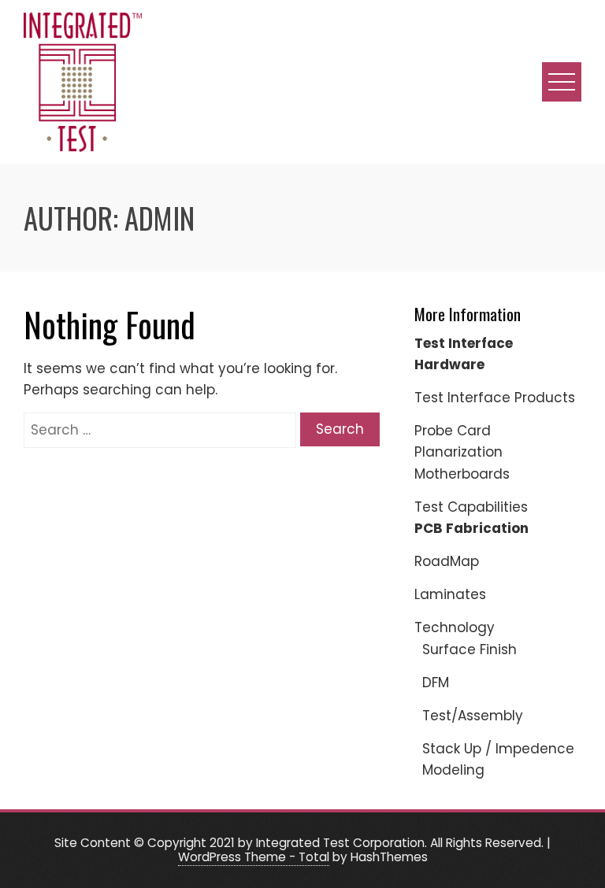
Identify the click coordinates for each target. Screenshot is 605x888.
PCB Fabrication (471, 528)
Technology (454, 627)
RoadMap (446, 561)
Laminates (450, 594)
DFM (435, 682)
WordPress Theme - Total (253, 857)
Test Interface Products (494, 397)
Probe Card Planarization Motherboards (462, 452)
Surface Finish (469, 649)
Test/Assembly (472, 715)
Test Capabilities (471, 507)
